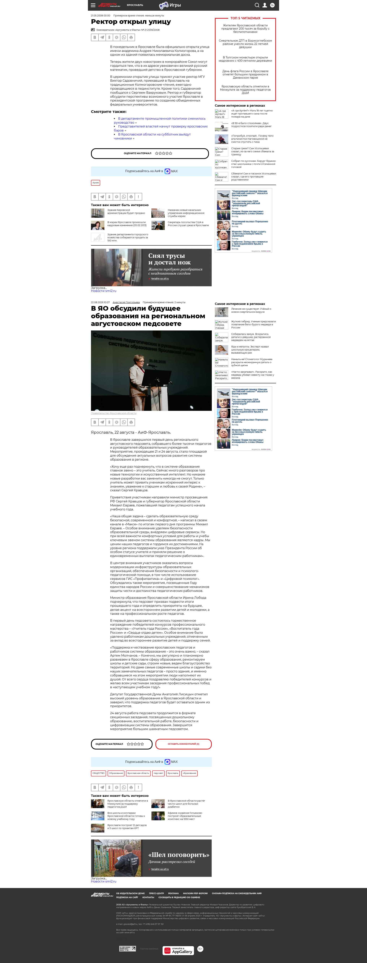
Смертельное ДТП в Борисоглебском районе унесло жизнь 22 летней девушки (245, 44)
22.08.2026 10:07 (100, 302)
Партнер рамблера (149, 949)
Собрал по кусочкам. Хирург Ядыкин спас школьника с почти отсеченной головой (253, 164)
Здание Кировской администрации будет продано (126, 211)
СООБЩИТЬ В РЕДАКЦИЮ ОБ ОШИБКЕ (179, 897)
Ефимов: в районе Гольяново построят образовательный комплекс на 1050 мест (185, 815)
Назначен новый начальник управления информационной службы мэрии (186, 213)
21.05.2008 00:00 (100, 15)
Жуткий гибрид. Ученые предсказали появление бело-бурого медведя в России (253, 324)
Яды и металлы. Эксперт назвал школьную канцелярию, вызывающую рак (250, 349)
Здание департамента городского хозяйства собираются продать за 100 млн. (127, 237)
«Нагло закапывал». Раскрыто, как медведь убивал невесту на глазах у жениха (252, 374)
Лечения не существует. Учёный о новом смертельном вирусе (251, 310)
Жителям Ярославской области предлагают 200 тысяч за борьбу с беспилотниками (245, 29)
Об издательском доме (130, 893)
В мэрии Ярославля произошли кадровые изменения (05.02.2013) (127, 224)
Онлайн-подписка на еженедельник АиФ (237, 893)
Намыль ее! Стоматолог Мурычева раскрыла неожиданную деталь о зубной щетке (251, 362)
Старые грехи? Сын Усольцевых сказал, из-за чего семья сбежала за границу (252, 151)
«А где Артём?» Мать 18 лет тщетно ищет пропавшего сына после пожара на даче (252, 113)
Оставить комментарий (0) (183, 744)
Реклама (173, 893)
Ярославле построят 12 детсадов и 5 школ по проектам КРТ (127, 827)
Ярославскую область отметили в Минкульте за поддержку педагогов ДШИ (245, 90)
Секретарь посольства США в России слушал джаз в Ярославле (188, 224)
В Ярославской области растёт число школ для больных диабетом (186, 803)
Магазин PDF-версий (195, 893)
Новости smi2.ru (103, 291)
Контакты (148, 897)
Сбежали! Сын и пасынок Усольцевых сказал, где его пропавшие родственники (253, 176)
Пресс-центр (156, 893)
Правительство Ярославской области (113, 413)
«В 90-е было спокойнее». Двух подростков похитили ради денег (251, 125)
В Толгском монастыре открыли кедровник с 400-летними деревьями (245, 59)
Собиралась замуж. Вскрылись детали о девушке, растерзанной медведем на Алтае (251, 337)
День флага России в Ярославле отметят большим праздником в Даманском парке (245, 74)
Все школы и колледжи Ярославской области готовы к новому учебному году (126, 815)
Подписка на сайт (127, 897)
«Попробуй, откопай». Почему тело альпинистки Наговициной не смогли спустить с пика (252, 138)
